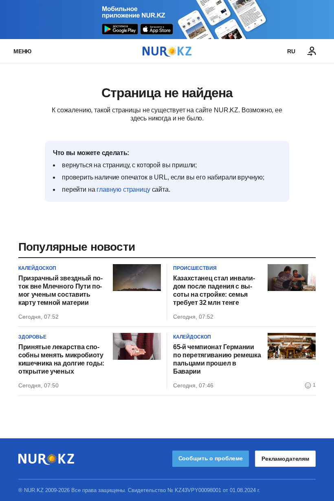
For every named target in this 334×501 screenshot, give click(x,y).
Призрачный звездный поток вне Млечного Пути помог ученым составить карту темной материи (60, 290)
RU (291, 51)
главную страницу (123, 189)
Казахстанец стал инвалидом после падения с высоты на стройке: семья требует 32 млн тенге (214, 290)
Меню (22, 51)
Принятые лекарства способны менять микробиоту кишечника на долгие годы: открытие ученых (61, 359)
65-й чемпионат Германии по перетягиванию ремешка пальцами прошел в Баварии (217, 359)
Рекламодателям (285, 458)
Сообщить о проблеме (210, 458)
